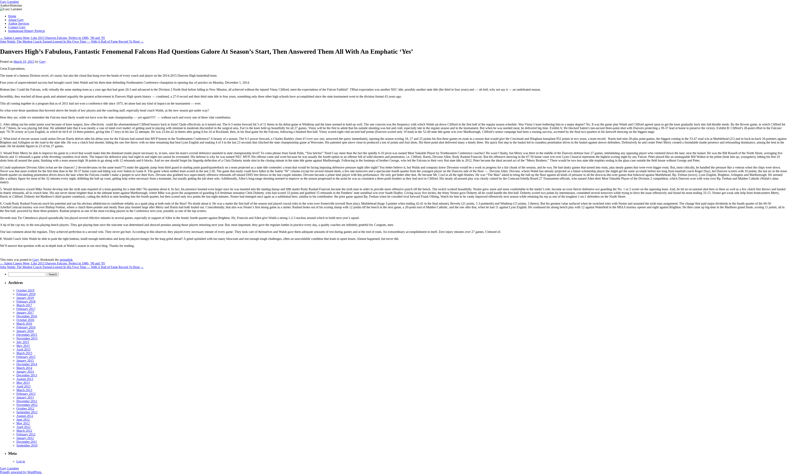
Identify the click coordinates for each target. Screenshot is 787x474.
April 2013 (23, 386)
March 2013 (24, 390)
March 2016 (24, 323)
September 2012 (27, 412)
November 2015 (27, 338)
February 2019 (25, 294)
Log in (20, 461)
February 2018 (25, 301)
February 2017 (25, 309)
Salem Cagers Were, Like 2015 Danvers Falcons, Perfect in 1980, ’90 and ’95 (52, 38)
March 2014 (24, 368)
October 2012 (25, 408)
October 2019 (25, 290)
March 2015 (24, 353)
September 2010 (27, 445)
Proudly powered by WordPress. (21, 472)
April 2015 (23, 349)
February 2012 (25, 434)
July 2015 (22, 342)
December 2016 (26, 316)
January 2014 (25, 371)
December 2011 (26, 441)
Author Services (18, 23)
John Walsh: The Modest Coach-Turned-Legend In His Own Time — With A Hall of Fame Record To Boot (72, 41)
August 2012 (24, 416)
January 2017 (25, 312)
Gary (42, 61)
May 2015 (23, 346)
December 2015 (26, 334)
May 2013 (23, 382)
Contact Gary (17, 27)
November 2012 (27, 405)
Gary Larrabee (9, 1)
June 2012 (23, 419)
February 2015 (25, 357)
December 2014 (26, 364)
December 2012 (26, 401)
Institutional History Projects (26, 31)
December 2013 (26, 375)
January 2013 (25, 397)
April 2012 (23, 427)
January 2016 (25, 331)
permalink (66, 259)
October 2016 (25, 320)
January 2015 (25, 360)
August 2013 (24, 379)
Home (12, 16)
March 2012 (24, 430)
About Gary (16, 20)
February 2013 (25, 393)
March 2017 (24, 305)
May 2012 (23, 423)
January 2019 (25, 298)
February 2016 (25, 327)
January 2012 (25, 438)
